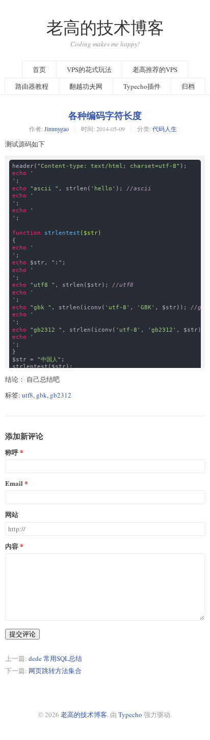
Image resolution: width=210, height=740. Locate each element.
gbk (41, 395)
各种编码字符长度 (105, 115)
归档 (188, 86)
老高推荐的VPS (155, 69)
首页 (39, 69)
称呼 (11, 452)
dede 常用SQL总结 (55, 658)
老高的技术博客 (105, 27)
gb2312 (60, 395)
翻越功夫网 (85, 86)
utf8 (27, 395)
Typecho (130, 714)
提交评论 (22, 633)
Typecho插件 (142, 86)
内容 (11, 546)
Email (14, 483)
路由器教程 (31, 86)
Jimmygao (56, 129)
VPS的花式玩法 (89, 69)
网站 (11, 515)
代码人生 (164, 129)
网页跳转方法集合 (55, 670)
